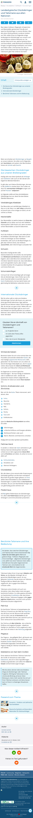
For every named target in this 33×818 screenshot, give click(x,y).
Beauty (3, 6)
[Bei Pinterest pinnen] (20, 22)
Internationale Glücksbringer (12, 91)
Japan (29, 364)
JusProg (15, 806)
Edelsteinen (4, 660)
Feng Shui (27, 611)
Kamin (3, 281)
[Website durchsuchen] (21, 2)
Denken (9, 641)
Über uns (4, 775)
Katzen (26, 358)
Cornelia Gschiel (6, 730)
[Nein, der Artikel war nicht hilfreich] (19, 753)
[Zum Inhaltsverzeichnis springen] (16, 288)
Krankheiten (15, 595)
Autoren (10, 775)
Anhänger (27, 177)
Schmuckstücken (9, 460)
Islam (18, 448)
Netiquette (25, 773)
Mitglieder (18, 773)
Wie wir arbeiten (19, 775)
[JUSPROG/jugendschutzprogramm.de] (7, 802)
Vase (5, 415)
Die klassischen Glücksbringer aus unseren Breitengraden (16, 87)
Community (10, 773)
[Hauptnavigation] (30, 2)
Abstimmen (16, 343)
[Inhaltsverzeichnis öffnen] (30, 811)
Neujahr (29, 159)
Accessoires (10, 6)
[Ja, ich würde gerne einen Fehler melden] (16, 763)
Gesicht (18, 165)
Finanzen (8, 190)
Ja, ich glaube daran (12, 331)
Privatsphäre (24, 811)
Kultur (13, 392)
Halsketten (7, 179)
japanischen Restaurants (18, 360)
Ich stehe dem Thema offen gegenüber (14, 335)
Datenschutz (15, 811)
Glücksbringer (19, 159)
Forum (3, 773)
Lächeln (10, 165)
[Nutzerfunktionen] (25, 2)
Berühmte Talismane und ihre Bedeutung (16, 94)
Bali (4, 494)
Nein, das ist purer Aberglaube (15, 339)
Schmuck (18, 6)
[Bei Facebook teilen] (4, 22)
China (28, 477)
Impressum (8, 811)
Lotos (5, 398)
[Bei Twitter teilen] (12, 22)
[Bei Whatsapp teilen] (28, 22)
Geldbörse (8, 186)
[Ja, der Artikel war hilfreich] (14, 753)
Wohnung (21, 629)
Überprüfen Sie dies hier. (25, 798)
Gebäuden (10, 579)
